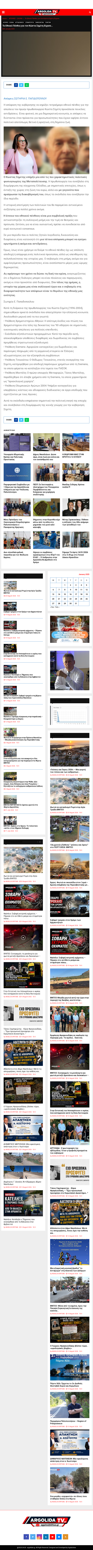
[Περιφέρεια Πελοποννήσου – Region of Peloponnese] (69, 1405)
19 (87, 594)
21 (59, 599)
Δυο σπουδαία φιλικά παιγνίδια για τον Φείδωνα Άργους (16, 555)
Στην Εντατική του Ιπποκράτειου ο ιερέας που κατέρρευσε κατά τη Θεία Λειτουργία (22, 992)
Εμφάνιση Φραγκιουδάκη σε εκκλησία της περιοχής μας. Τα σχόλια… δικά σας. (69, 1036)
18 (81, 594)
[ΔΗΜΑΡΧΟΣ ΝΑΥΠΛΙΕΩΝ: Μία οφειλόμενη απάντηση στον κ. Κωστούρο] (23, 1128)
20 (53, 599)
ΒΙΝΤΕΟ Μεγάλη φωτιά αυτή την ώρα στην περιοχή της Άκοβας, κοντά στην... (69, 999)
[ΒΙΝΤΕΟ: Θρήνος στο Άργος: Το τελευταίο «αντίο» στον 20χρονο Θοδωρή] (10, 820)
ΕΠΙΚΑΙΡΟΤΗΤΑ (29, 22)
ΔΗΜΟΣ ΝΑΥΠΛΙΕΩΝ (34, 6)
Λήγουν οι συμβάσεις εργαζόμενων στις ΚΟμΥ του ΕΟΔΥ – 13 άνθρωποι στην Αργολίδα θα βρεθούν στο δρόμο (46, 557)
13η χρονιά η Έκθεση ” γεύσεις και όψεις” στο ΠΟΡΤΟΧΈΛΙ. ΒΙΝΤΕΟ (69, 846)
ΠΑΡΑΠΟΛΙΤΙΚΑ (39, 22)
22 (65, 599)
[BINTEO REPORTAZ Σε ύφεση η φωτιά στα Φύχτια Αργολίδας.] (10, 799)
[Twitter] (32, 1536)
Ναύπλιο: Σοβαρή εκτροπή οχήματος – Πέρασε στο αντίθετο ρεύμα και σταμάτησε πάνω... (23, 916)
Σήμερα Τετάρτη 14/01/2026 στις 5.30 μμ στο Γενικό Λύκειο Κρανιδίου (75, 555)
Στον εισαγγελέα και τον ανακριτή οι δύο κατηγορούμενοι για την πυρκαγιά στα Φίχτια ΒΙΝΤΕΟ (22, 761)
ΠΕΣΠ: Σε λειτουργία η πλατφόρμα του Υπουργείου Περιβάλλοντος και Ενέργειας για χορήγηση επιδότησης (46, 489)
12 (87, 590)
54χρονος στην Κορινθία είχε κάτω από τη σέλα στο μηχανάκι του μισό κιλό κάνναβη (46, 523)
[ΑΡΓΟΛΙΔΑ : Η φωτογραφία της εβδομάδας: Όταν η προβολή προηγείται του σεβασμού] (69, 1132)
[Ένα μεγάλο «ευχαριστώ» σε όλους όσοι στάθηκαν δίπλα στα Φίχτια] (69, 1480)
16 (70, 594)
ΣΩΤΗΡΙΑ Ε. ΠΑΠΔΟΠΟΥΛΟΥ (30, 98)
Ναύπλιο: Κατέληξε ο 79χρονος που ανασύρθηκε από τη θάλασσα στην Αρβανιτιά (19, 1221)
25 (81, 599)
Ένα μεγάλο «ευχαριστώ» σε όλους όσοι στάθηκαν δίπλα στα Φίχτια (68, 1497)
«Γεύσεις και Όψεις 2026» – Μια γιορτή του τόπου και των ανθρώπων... (68, 770)
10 (76, 590)
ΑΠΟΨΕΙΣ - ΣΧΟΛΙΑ (8, 22)
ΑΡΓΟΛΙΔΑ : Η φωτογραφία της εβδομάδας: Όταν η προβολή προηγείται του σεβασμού (68, 1150)
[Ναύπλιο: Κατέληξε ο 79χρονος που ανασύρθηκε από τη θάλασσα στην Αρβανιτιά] (10, 669)
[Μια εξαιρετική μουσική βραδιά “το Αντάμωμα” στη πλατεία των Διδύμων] (69, 1252)
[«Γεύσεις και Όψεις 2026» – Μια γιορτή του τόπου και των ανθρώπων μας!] (69, 753)
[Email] (59, 1536)
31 (76, 603)
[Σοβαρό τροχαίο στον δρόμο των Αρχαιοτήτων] (10, 606)
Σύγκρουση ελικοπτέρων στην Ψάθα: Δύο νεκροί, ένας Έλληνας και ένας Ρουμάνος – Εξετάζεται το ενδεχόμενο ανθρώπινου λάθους (23, 784)
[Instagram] (39, 1536)
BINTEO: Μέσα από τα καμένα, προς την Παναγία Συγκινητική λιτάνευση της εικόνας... (68, 1308)
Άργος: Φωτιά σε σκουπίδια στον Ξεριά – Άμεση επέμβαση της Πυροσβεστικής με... (69, 883)
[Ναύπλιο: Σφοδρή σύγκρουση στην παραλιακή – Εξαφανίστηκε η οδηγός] (10, 711)
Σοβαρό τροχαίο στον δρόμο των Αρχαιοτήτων (23, 612)
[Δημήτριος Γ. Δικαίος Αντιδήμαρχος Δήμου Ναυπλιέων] (23, 1166)
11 (81, 590)
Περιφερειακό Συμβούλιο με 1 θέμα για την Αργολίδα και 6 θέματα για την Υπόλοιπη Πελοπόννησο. (17, 488)
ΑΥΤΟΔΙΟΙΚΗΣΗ (19, 22)
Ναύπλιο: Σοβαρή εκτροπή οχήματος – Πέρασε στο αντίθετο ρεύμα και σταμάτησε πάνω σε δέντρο (23, 633)
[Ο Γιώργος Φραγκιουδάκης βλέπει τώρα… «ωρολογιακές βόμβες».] (23, 1090)
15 (65, 594)
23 (70, 599)
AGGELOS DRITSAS (12, 881)
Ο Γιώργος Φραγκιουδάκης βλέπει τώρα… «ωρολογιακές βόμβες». (22, 1107)
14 (59, 594)
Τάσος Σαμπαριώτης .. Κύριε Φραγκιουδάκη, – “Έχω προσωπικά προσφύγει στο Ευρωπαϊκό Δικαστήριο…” (23, 1031)
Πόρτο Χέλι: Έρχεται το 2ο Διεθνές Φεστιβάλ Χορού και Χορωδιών (66, 1384)
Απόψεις (9, 98)
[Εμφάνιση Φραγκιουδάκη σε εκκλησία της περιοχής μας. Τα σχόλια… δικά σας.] (69, 1019)
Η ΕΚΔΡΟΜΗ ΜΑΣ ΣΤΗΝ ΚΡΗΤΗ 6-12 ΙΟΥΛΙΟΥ (73, 455)
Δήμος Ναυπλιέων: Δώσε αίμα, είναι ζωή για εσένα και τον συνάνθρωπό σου (46, 457)
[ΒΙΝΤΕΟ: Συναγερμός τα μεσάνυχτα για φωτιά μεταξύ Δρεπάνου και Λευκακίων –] (23, 937)
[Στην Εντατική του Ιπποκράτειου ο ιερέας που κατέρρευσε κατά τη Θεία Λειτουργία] (10, 648)
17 (76, 594)
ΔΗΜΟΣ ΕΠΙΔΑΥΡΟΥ (80, 6)
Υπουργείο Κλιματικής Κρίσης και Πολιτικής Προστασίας (14, 457)
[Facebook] (26, 1536)
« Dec (52, 607)
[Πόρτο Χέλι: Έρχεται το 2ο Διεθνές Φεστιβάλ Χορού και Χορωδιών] (69, 1367)
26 (87, 599)
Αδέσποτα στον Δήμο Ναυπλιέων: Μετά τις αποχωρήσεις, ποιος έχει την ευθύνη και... (23, 1070)
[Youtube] (52, 1536)
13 (53, 594)
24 (76, 599)
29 (65, 603)
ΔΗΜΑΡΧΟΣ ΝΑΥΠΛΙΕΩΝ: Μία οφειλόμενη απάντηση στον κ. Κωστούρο (22, 1145)
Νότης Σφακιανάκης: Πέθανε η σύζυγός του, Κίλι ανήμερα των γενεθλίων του (75, 522)
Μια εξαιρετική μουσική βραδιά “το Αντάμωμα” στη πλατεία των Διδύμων (68, 1269)
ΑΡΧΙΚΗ (22, 6)
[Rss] (65, 1536)
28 (59, 603)
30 (70, 603)
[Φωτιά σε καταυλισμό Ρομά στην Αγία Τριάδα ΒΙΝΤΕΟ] (10, 585)
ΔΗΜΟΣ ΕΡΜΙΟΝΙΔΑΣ (50, 6)
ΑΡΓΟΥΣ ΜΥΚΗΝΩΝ (65, 6)
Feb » (57, 607)
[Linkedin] (46, 1536)
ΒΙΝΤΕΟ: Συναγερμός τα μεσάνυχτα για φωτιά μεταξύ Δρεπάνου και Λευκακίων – (22, 955)
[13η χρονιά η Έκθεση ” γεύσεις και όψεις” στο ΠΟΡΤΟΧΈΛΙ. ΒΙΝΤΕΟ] (69, 829)
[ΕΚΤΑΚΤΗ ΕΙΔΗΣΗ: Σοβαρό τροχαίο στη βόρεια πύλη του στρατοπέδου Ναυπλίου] (10, 690)
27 (53, 603)
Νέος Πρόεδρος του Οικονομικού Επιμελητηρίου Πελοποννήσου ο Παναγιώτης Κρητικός (17, 523)
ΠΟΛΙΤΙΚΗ (48, 22)
